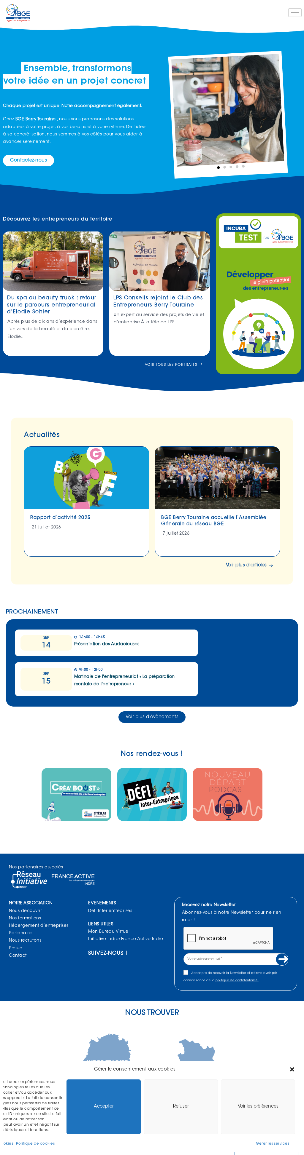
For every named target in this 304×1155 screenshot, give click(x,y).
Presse (15, 948)
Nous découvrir (25, 911)
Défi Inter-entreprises (110, 911)
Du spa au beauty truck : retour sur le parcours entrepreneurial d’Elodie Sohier (51, 305)
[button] (292, 1069)
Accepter (104, 1106)
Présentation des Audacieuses (107, 644)
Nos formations (25, 918)
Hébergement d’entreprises (39, 926)
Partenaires (21, 933)
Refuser (181, 1106)
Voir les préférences (258, 1106)
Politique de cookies (35, 1144)
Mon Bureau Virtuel (108, 932)
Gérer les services (272, 1144)
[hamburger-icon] (295, 12)
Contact (18, 956)
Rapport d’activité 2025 (60, 518)
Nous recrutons (25, 941)
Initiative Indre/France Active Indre (125, 939)
